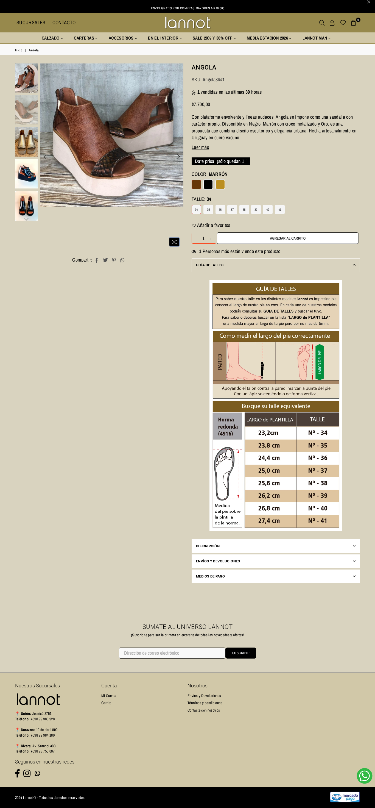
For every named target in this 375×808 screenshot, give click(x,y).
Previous (45, 156)
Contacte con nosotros (204, 710)
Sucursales (31, 22)
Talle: (201, 199)
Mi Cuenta (108, 695)
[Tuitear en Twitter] (105, 259)
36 (220, 209)
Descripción (208, 546)
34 (196, 209)
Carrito (106, 702)
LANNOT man (315, 38)
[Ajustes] (332, 22)
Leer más (200, 147)
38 (244, 209)
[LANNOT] (187, 22)
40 (267, 209)
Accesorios (122, 38)
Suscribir (241, 653)
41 (279, 209)
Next (178, 156)
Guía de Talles (210, 265)
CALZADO (51, 38)
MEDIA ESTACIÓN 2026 (268, 38)
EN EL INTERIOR (163, 38)
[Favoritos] (343, 22)
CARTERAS (84, 38)
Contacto (64, 22)
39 (256, 209)
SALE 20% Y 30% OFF (213, 38)
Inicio (18, 50)
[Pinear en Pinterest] (114, 259)
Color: (210, 174)
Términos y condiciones (205, 702)
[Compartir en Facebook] (97, 259)
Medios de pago (210, 576)
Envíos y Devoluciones (218, 561)
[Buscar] (322, 22)
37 (232, 209)
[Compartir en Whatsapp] (122, 259)
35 (208, 209)
